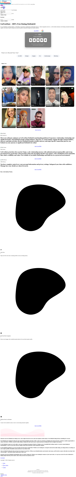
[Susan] (53, 76)
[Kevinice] (23, 76)
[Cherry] (67, 97)
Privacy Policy (5, 465)
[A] (38, 97)
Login (3, 5)
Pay (5, 14)
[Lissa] (23, 97)
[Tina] (9, 97)
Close (6, 474)
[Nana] (38, 76)
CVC (13, 13)
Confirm (6, 20)
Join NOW (36, 30)
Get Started (2, 457)
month (4, 11)
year (4, 12)
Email (13, 19)
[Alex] (67, 76)
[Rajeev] (38, 118)
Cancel (2, 14)
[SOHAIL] (53, 97)
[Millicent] (9, 118)
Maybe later (38, 249)
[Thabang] (9, 76)
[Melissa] (23, 118)
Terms (4, 463)
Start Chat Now (38, 129)
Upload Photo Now (38, 246)
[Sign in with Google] (42, 31)
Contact (4, 467)
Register (3, 7)
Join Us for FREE (38, 146)
